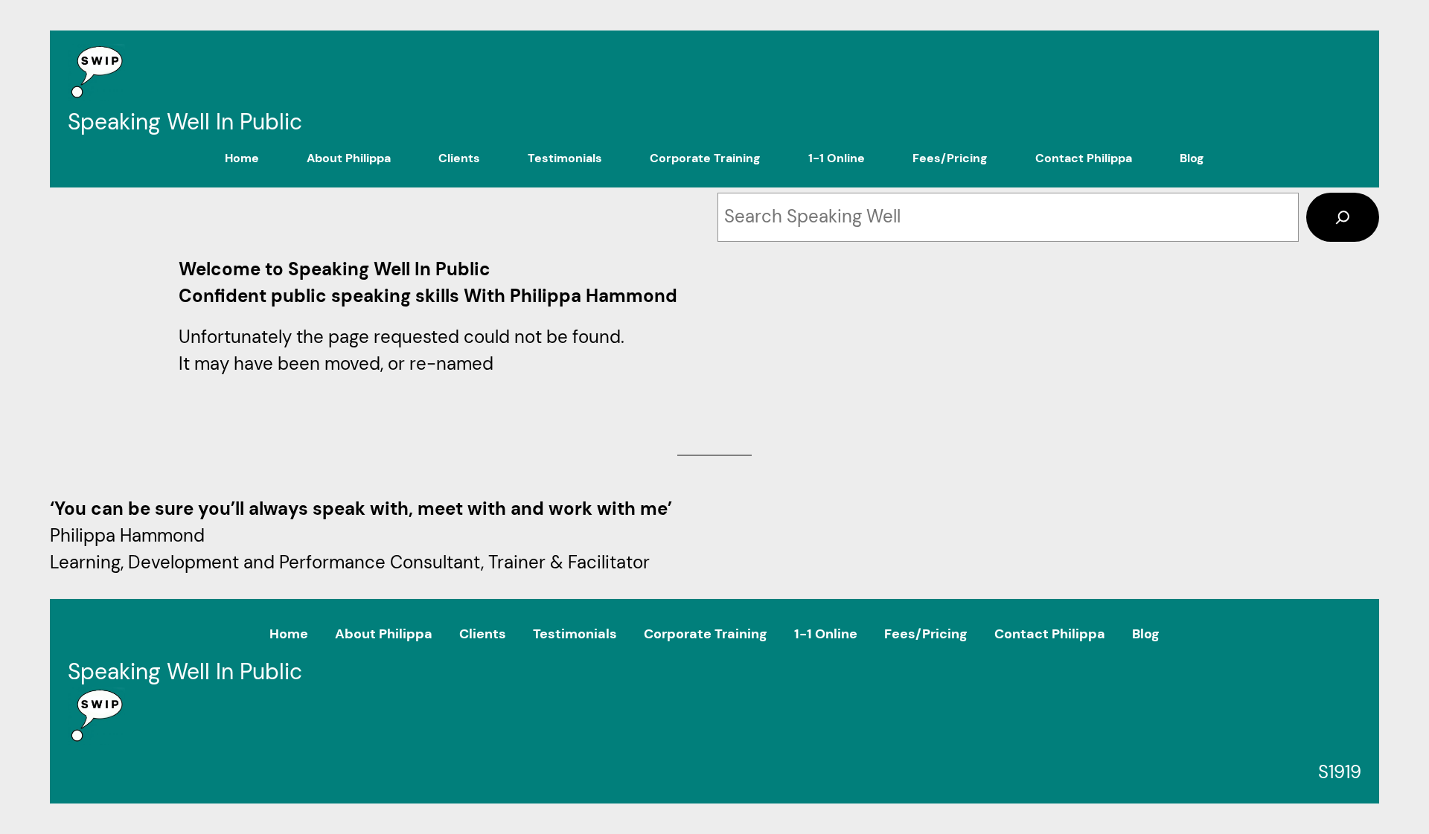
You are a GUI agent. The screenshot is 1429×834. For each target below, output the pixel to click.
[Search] (1342, 217)
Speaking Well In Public (185, 121)
